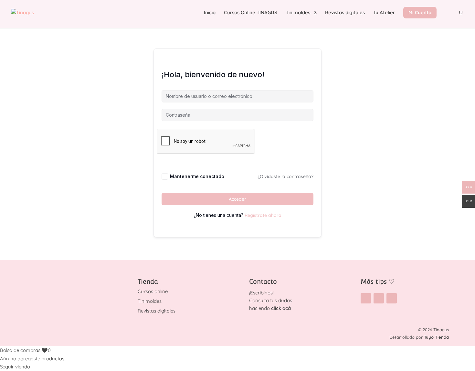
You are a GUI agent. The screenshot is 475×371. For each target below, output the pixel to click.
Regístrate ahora (263, 215)
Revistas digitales (345, 13)
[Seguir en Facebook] (379, 298)
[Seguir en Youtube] (391, 298)
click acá (281, 308)
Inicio (210, 13)
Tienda (148, 281)
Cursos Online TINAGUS (250, 13)
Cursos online (153, 291)
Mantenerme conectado (197, 176)
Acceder (237, 199)
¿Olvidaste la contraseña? (285, 176)
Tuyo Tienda (436, 337)
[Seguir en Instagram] (366, 298)
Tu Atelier (384, 13)
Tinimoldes (298, 13)
